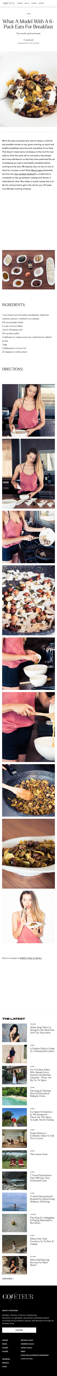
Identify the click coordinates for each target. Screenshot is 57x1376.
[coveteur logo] (8, 3)
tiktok (4, 1366)
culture (41, 3)
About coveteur (10, 1310)
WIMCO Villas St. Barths (31, 958)
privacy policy (26, 1348)
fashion (20, 3)
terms (23, 1351)
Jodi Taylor (29, 40)
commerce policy (27, 1344)
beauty (27, 3)
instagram (6, 1359)
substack (5, 1363)
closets (33, 3)
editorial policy (27, 1340)
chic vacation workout (24, 174)
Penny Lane (36, 170)
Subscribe (19, 1330)
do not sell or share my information (35, 1355)
